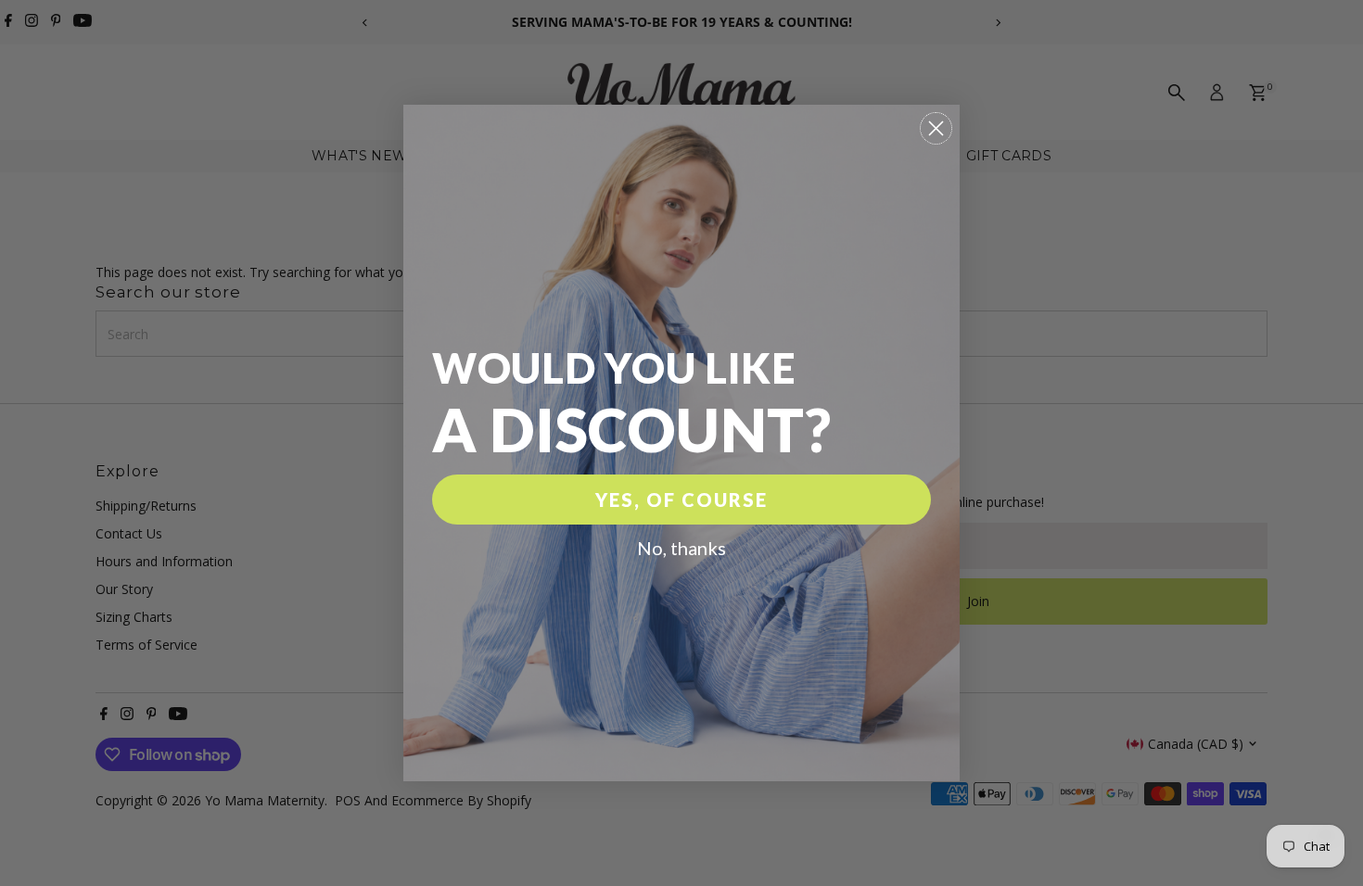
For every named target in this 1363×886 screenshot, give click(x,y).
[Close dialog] (936, 128)
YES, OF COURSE (681, 499)
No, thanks (681, 547)
